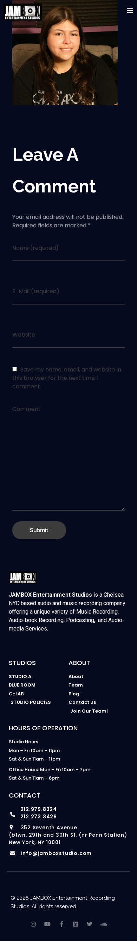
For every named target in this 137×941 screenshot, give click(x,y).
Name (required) (35, 248)
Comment (26, 409)
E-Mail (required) (35, 291)
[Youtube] (47, 924)
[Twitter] (89, 924)
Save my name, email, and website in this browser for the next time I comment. (66, 377)
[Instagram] (33, 924)
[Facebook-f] (61, 924)
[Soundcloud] (103, 924)
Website (23, 335)
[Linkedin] (75, 924)
